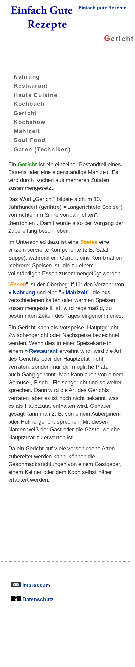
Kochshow (30, 121)
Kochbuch (29, 103)
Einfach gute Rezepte (102, 7)
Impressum (35, 585)
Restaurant (31, 85)
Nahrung (27, 76)
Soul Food (30, 140)
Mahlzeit (27, 131)
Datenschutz (37, 599)
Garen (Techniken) (42, 149)
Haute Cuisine (36, 94)
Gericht (25, 113)
